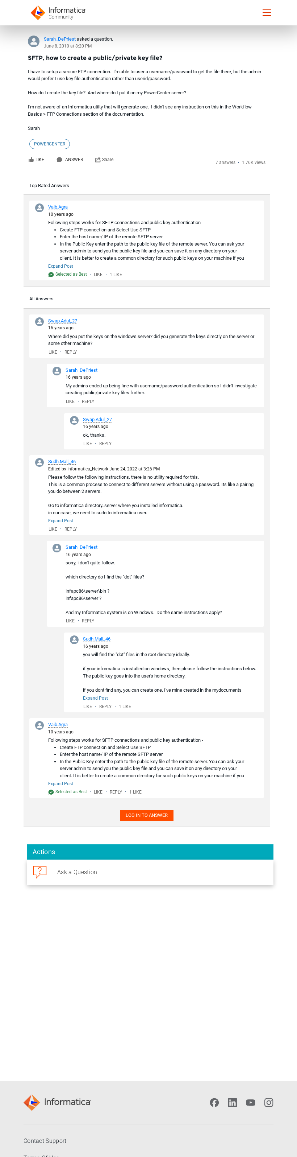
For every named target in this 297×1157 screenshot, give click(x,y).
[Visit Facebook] (214, 1102)
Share (107, 159)
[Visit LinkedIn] (232, 1102)
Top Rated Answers (49, 185)
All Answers (41, 298)
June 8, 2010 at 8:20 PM (68, 46)
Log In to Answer (147, 815)
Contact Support (45, 1140)
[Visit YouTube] (250, 1102)
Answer (74, 159)
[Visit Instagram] (268, 1102)
